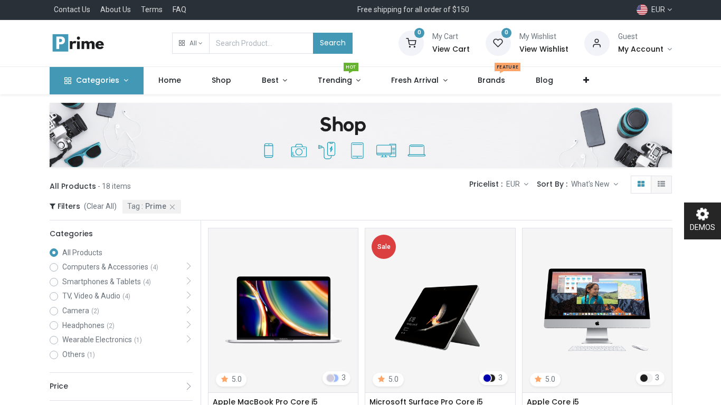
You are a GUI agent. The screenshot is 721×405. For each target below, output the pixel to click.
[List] (661, 185)
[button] (191, 43)
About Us (115, 9)
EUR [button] (513, 184)
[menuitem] (170, 80)
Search (333, 42)
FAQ (179, 9)
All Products (82, 252)
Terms (152, 9)
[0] (411, 42)
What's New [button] (591, 184)
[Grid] (641, 185)
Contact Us (72, 9)
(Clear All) (100, 206)
